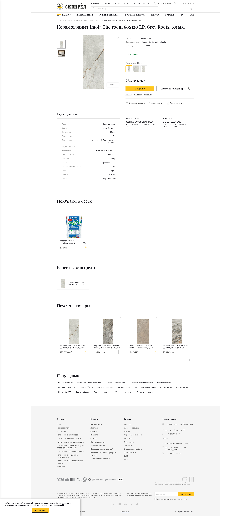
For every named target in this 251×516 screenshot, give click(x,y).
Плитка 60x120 (87, 387)
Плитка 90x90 (182, 387)
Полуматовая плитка (145, 392)
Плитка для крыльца (102, 392)
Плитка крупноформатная (142, 382)
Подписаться (186, 494)
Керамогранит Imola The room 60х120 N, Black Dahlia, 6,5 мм (175, 346)
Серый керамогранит (166, 382)
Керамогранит (109, 179)
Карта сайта (125, 512)
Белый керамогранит (67, 387)
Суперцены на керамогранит (89, 382)
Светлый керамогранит (127, 387)
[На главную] (71, 6)
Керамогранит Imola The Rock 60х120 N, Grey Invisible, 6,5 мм (107, 346)
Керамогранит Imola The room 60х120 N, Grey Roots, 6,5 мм (72, 346)
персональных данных (181, 499)
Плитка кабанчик (82, 392)
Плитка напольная (105, 387)
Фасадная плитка (148, 387)
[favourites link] (183, 8)
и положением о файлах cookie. (51, 505)
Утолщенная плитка (123, 392)
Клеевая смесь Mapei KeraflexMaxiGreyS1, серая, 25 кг (73, 242)
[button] (192, 360)
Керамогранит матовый (116, 382)
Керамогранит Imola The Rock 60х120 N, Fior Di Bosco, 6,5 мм (141, 346)
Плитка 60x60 (166, 387)
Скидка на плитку (65, 382)
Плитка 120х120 (64, 392)
